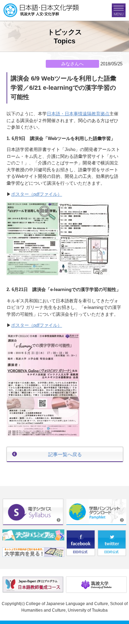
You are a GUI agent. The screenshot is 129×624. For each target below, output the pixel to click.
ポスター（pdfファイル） (36, 194)
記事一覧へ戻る (65, 454)
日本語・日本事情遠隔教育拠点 (78, 113)
